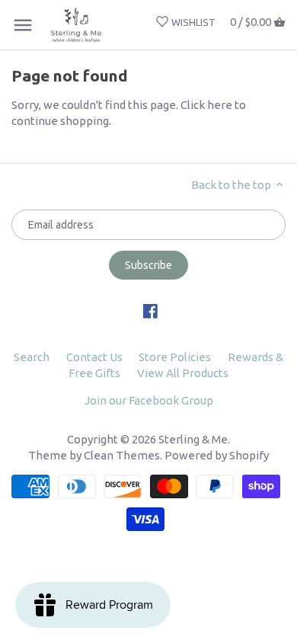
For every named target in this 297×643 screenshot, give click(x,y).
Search (32, 356)
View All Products (182, 372)
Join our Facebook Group (149, 400)
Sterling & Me (193, 439)
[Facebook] (150, 310)
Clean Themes (122, 455)
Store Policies (175, 356)
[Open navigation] (22, 25)
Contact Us (94, 356)
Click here (206, 104)
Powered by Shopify (216, 455)
